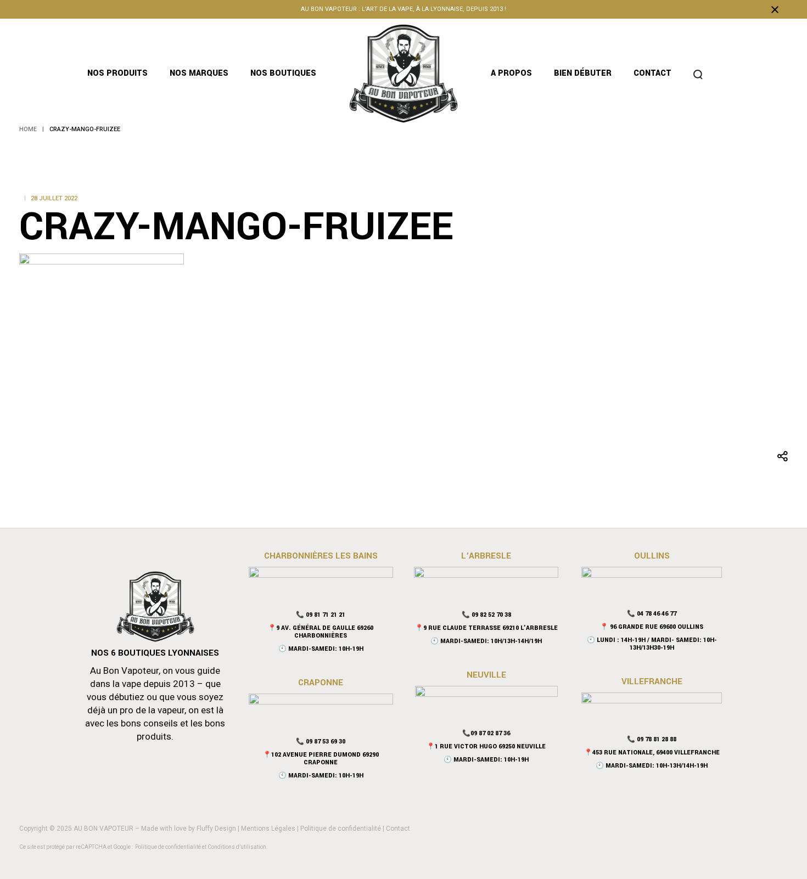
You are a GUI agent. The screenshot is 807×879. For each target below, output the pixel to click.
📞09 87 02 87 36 (486, 733)
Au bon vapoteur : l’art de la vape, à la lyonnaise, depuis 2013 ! (403, 9)
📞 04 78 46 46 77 (651, 614)
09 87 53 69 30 (325, 741)
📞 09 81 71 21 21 (320, 615)
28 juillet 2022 (54, 198)
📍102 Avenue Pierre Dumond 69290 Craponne (321, 759)
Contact (398, 828)
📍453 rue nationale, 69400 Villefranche (652, 752)
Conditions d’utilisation (237, 847)
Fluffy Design (216, 828)
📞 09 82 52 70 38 (486, 615)
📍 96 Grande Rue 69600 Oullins (651, 627)
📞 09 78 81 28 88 (651, 739)
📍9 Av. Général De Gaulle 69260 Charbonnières (320, 632)
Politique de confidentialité (340, 828)
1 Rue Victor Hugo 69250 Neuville (490, 746)
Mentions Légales (268, 828)
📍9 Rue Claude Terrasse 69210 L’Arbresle (486, 628)
